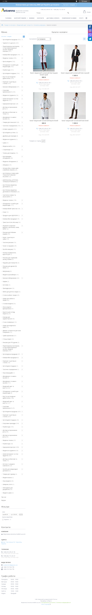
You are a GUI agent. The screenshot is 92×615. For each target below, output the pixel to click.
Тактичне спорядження (10, 126)
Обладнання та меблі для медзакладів (10, 65)
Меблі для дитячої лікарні (10, 292)
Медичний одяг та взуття (24, 25)
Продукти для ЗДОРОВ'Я (10, 215)
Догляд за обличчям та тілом (10, 113)
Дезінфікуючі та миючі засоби (9, 118)
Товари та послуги (9, 25)
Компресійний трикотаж (10, 208)
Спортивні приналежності (7, 91)
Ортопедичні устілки (9, 132)
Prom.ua (55, 599)
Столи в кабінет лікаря (10, 295)
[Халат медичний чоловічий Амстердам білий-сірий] (44, 58)
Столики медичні (8, 303)
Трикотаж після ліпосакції (10, 222)
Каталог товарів (69, 5)
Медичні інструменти (9, 95)
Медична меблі (7, 146)
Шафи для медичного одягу (9, 326)
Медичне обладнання (9, 161)
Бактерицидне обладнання (7, 157)
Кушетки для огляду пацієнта (9, 313)
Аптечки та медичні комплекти (9, 465)
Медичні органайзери (9, 274)
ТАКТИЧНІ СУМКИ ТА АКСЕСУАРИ (9, 196)
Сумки (4, 143)
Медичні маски (7, 477)
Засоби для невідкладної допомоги (10, 470)
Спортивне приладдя (9, 423)
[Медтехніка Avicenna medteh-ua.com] (8, 10)
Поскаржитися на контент (48, 602)
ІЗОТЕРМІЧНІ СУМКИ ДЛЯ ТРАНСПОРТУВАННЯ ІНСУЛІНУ (10, 175)
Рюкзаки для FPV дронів (10, 342)
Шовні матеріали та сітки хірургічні (10, 99)
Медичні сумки (7, 493)
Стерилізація (6, 149)
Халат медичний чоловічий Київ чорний (75, 73)
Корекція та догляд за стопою (9, 82)
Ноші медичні (7, 481)
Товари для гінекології (9, 122)
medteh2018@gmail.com (10, 565)
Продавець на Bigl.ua (46, 601)
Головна (8, 18)
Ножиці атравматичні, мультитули (9, 253)
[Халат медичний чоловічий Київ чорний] (75, 58)
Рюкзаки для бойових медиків (9, 233)
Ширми (5, 281)
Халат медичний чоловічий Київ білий (75, 121)
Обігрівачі (6, 165)
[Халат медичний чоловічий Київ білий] (75, 105)
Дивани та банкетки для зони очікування (12, 331)
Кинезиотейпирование (10, 87)
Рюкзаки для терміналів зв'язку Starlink (10, 258)
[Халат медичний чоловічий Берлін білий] (44, 105)
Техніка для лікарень (9, 153)
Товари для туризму (9, 474)
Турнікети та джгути (9, 43)
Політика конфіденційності (64, 602)
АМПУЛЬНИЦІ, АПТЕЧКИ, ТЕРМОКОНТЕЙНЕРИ (10, 180)
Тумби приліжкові (8, 335)
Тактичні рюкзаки (8, 242)
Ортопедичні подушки (9, 73)
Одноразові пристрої (9, 104)
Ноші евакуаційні (8, 373)
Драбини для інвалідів (9, 136)
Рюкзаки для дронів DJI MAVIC (10, 267)
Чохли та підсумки (8, 246)
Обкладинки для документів (8, 488)
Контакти (40, 18)
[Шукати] (68, 12)
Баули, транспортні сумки (8, 238)
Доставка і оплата (53, 18)
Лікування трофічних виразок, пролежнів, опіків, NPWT (11, 227)
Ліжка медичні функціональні (7, 307)
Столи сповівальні (8, 322)
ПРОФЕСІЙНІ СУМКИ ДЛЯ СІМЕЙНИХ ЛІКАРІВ (10, 169)
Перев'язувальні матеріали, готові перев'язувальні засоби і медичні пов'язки (11, 49)
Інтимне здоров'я (8, 129)
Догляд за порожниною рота (10, 108)
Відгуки (3, 500)
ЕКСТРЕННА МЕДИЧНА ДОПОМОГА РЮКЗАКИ (10, 191)
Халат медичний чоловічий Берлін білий (44, 121)
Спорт (4, 212)
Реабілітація (6, 70)
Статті (81, 18)
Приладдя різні (7, 288)
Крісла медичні (7, 61)
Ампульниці (6, 271)
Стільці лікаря (7, 339)
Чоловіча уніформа (39, 25)
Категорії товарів (20, 18)
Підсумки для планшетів (10, 263)
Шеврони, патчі (7, 484)
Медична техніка (8, 58)
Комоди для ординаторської (7, 318)
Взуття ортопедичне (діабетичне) (9, 77)
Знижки (31, 18)
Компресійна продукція (10, 54)
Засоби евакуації (8, 249)
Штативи (5, 285)
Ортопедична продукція (10, 39)
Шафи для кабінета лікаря (9, 299)
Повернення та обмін (69, 18)
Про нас (3, 497)
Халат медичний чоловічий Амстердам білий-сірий (44, 74)
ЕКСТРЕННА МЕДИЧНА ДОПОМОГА (10, 186)
